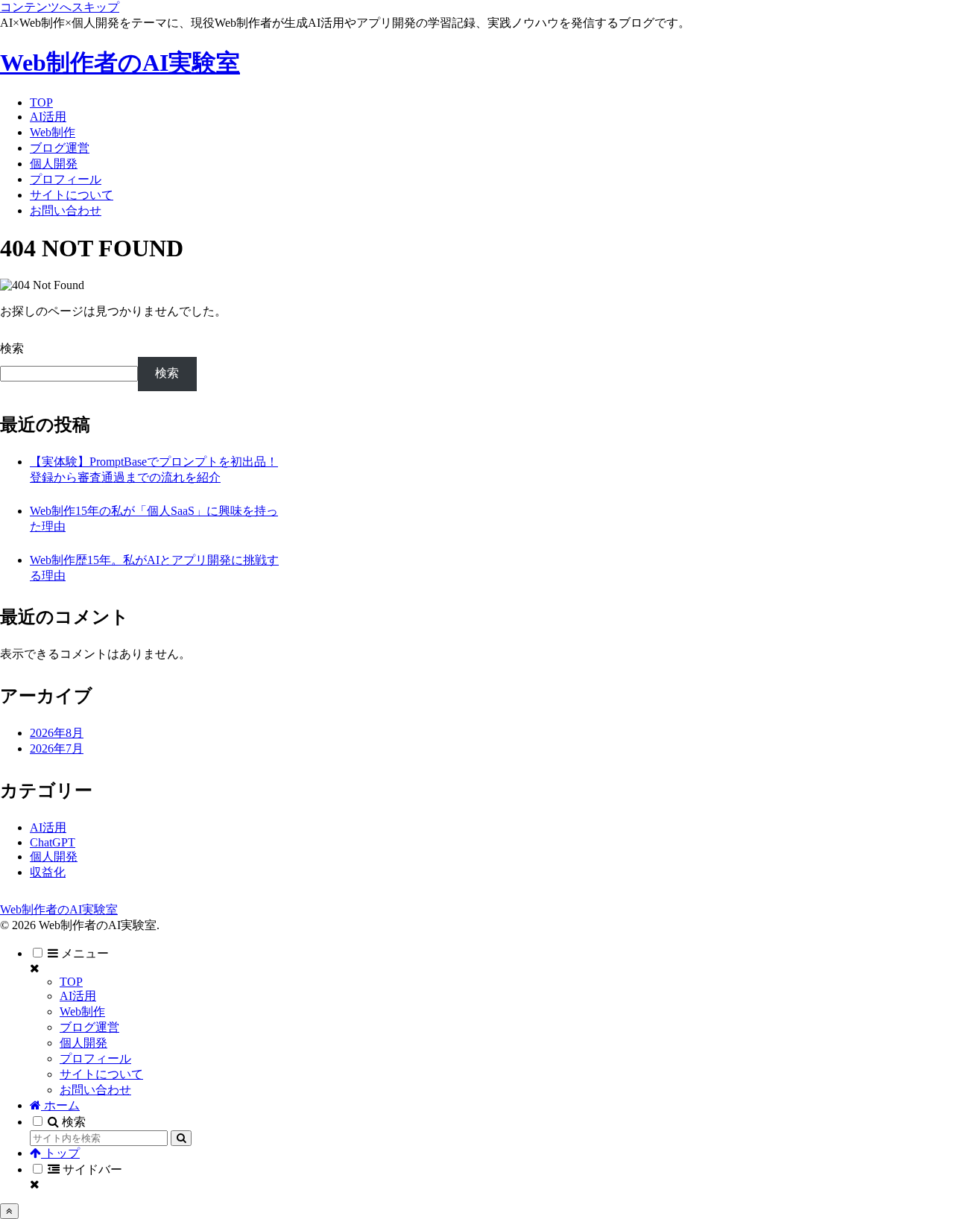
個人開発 (83, 1042)
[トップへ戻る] (9, 1211)
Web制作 (82, 1011)
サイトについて (101, 1074)
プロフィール (95, 1058)
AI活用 (78, 996)
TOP (71, 981)
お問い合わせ (95, 1089)
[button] (181, 1138)
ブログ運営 (89, 1027)
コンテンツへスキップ (59, 7)
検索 (12, 348)
